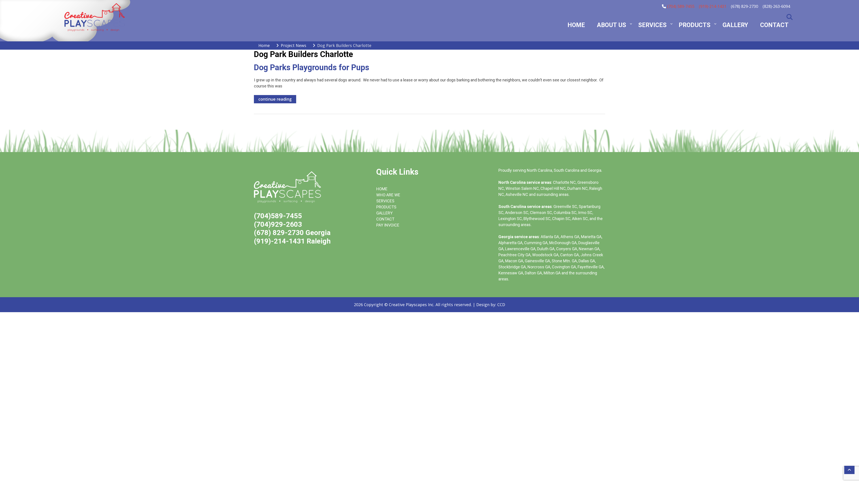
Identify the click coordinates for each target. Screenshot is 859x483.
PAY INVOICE (387, 225)
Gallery (735, 25)
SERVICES (385, 201)
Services (652, 25)
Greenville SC (565, 206)
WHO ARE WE (388, 195)
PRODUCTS (386, 207)
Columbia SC (565, 212)
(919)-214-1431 (712, 6)
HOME (381, 188)
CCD (501, 304)
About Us (611, 25)
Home (576, 25)
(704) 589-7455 (680, 6)
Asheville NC (517, 194)
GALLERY (384, 213)
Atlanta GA (550, 236)
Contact (774, 25)
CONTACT (385, 219)
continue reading (275, 99)
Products (694, 25)
